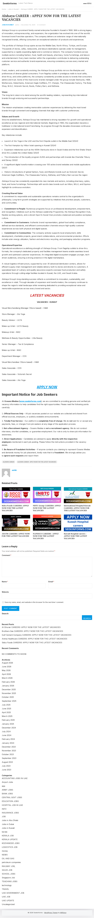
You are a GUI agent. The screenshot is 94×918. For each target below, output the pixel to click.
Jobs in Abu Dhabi (10, 820)
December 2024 (9, 728)
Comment (6, 555)
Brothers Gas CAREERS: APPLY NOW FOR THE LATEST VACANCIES (32, 631)
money (5, 851)
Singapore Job (8, 877)
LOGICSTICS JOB (9, 847)
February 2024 (8, 739)
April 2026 (6, 674)
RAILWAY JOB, (8, 866)
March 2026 (7, 678)
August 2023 (7, 762)
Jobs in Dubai (8, 824)
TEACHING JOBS (9, 881)
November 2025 (9, 693)
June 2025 (6, 708)
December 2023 (9, 747)
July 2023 (6, 766)
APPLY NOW (47, 387)
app (3, 786)
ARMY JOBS (7, 790)
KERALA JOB (8, 835)
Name (5, 582)
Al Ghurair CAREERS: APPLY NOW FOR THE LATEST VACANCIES (31, 627)
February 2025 (8, 720)
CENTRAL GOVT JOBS (12, 797)
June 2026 (6, 666)
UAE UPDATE (8, 900)
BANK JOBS (7, 793)
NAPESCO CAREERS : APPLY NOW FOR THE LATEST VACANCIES (46, 536)
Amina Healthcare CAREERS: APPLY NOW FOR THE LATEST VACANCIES (34, 639)
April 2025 (6, 712)
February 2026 (8, 682)
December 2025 (9, 689)
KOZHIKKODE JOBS (10, 843)
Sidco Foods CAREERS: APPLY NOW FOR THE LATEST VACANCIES (15, 508)
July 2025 (6, 705)
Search (5, 613)
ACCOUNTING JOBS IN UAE (15, 778)
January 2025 (8, 724)
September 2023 (9, 758)
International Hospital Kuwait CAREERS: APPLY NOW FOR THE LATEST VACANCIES (77, 508)
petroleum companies (11, 862)
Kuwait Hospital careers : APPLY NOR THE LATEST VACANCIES (75, 536)
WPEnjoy (63, 913)
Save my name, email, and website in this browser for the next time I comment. (34, 602)
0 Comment (41, 25)
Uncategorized (8, 904)
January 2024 (8, 743)
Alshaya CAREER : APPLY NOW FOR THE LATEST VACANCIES (37, 462)
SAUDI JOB (7, 870)
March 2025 (7, 716)
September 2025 (9, 701)
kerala (4, 832)
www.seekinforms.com (30, 401)
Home (4, 9)
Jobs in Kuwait (13, 9)
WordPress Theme (51, 913)
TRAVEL (5, 889)
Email (51, 582)
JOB (4, 816)
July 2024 (6, 731)
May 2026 (6, 670)
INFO (4, 809)
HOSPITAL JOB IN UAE (12, 805)
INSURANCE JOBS (10, 813)
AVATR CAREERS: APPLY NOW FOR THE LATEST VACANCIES (16, 534)
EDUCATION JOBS (10, 801)
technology (7, 885)
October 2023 (8, 754)
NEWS (5, 855)
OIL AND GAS (8, 858)
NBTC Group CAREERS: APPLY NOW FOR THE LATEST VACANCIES (47, 508)
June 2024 (6, 735)
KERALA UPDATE (10, 839)
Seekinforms (10, 3)
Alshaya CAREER (8, 462)
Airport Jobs (7, 782)
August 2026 (7, 663)
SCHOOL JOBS (8, 874)
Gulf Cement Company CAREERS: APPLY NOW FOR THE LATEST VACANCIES (36, 635)
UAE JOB (6, 897)
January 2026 (8, 686)
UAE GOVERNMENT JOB (13, 893)
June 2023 (6, 770)
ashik (17, 25)
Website (5, 592)
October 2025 (8, 697)
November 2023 (9, 750)
